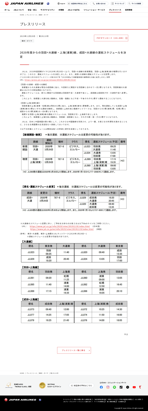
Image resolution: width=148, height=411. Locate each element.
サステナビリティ (48, 9)
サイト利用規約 (99, 401)
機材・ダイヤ (43, 373)
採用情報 (128, 9)
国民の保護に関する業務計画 (82, 399)
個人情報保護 (111, 401)
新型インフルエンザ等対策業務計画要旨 (120, 399)
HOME (22, 15)
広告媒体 (121, 401)
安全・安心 (32, 9)
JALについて (19, 9)
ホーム (7, 9)
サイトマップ (67, 399)
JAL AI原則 (138, 399)
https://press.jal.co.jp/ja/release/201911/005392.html (50, 80)
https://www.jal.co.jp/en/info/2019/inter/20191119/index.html (62, 229)
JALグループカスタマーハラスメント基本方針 (77, 401)
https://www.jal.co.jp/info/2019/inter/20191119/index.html (60, 226)
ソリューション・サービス (94, 9)
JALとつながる (74, 9)
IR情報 (61, 9)
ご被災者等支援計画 (100, 399)
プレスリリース (115, 9)
